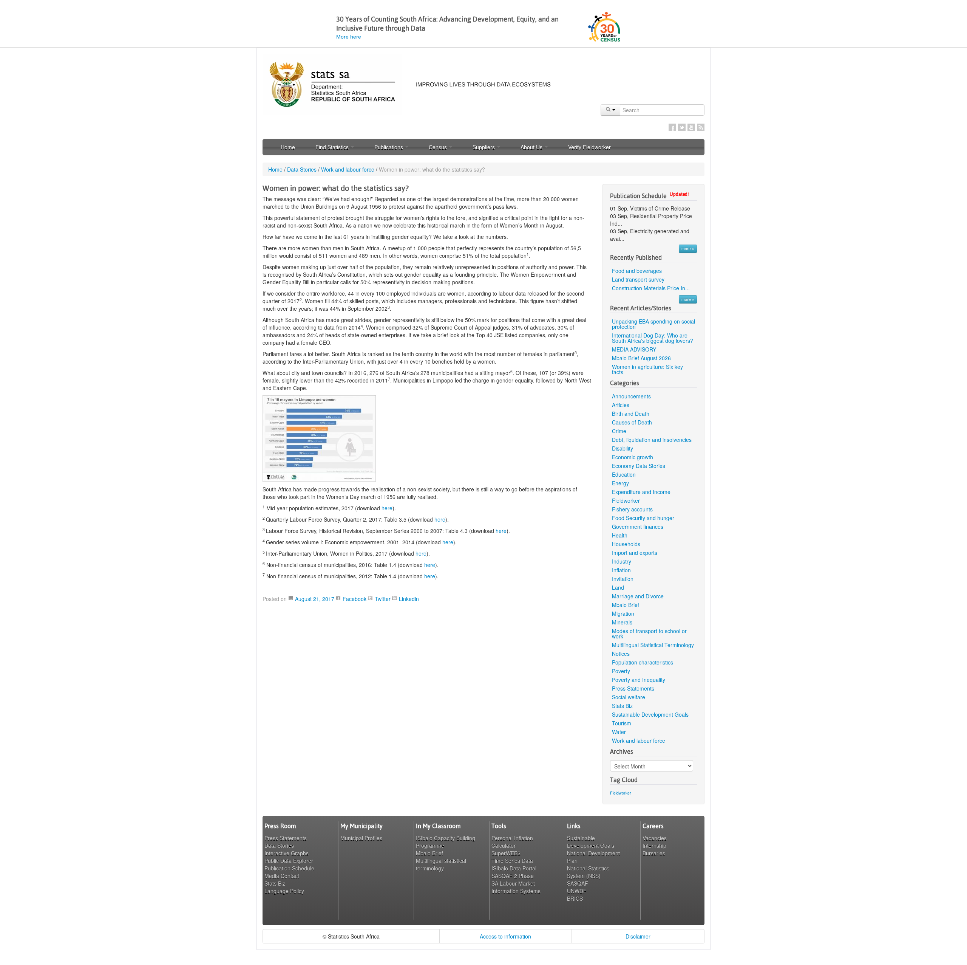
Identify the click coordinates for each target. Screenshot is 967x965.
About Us (532, 147)
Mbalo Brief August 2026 (641, 358)
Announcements (631, 396)
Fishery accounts (632, 509)
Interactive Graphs (286, 853)
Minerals (622, 622)
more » (687, 248)
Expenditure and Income (641, 492)
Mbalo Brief (625, 605)
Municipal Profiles (361, 838)
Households (626, 544)
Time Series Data (512, 860)
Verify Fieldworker (589, 147)
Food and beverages (637, 270)
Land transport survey (638, 279)
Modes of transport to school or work (649, 633)
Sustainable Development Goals (650, 714)
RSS (700, 127)
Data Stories (302, 169)
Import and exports (634, 552)
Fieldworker (626, 500)
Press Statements (633, 688)
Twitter (682, 127)
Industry (621, 561)
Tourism (621, 723)
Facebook (672, 127)
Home (288, 147)
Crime (619, 431)
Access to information (505, 936)
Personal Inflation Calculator (512, 841)
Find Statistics (332, 147)
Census (438, 147)
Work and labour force (347, 169)
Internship (654, 845)
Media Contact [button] (281, 876)
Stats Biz (622, 705)
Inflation (621, 570)
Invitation (622, 578)
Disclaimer (638, 936)
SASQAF (577, 883)
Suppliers (484, 147)
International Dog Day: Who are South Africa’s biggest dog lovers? (652, 337)
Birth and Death (630, 413)
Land (618, 587)
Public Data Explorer (288, 860)
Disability (622, 448)
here (387, 508)
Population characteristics (642, 662)
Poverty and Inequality (638, 679)
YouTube (691, 127)
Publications (389, 147)
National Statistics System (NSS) (588, 872)
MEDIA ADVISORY (635, 349)
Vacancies (655, 838)
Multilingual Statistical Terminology (653, 645)
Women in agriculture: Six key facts (647, 369)
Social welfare (628, 697)
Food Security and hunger (643, 518)
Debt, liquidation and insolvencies (652, 439)
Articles (620, 405)
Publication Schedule (289, 868)
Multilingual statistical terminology (441, 864)
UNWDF (577, 891)
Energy (620, 483)
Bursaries (654, 853)
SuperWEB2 (506, 853)
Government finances (637, 526)
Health (619, 535)
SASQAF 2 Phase (512, 876)
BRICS (575, 898)
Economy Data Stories (638, 465)
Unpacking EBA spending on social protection (653, 324)
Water (619, 732)
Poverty (621, 671)
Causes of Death (632, 422)
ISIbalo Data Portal (513, 868)
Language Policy (284, 891)
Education (624, 474)
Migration (623, 613)
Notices (621, 653)
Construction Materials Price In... (651, 288)
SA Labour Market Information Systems (516, 887)
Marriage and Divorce (638, 596)
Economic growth (632, 457)
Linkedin (409, 599)
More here (348, 37)
